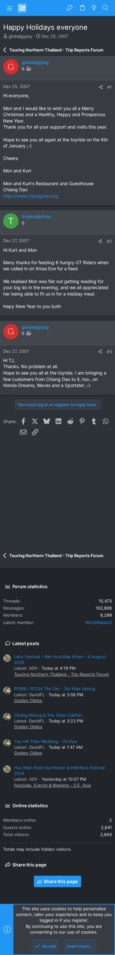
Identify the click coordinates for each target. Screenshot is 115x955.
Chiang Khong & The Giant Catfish (48, 715)
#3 (109, 351)
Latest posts (25, 643)
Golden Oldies (28, 700)
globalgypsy (20, 36)
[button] (9, 8)
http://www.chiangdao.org (30, 196)
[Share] (100, 87)
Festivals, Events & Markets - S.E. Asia (52, 785)
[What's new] (93, 8)
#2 (109, 241)
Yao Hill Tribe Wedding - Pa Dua (45, 741)
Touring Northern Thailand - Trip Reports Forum (61, 674)
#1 (109, 87)
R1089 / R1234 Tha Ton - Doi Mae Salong (54, 688)
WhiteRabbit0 (98, 622)
